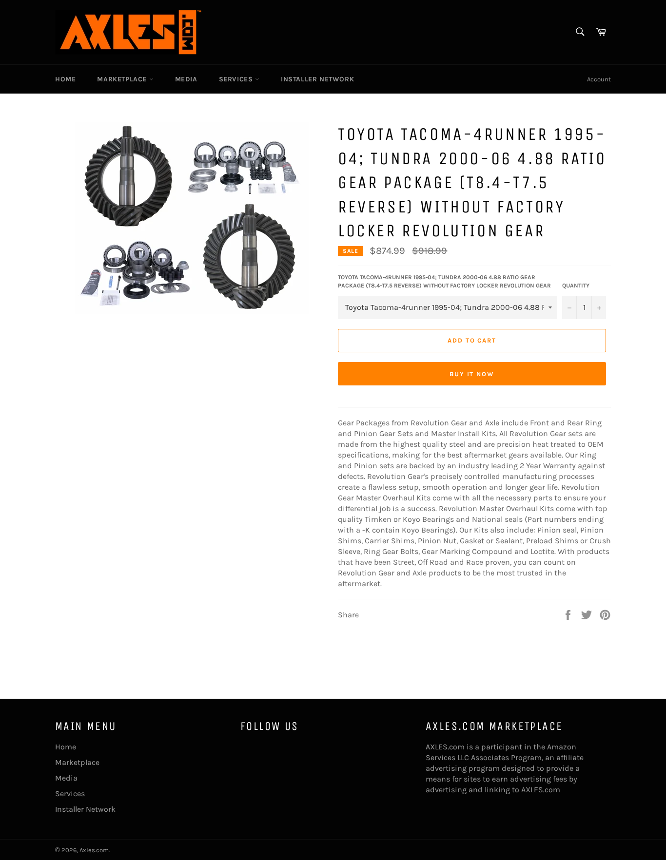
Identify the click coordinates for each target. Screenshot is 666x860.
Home (65, 79)
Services (237, 79)
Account (599, 79)
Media (186, 79)
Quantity (575, 285)
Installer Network (317, 79)
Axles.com (94, 850)
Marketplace (123, 79)
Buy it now (472, 374)
